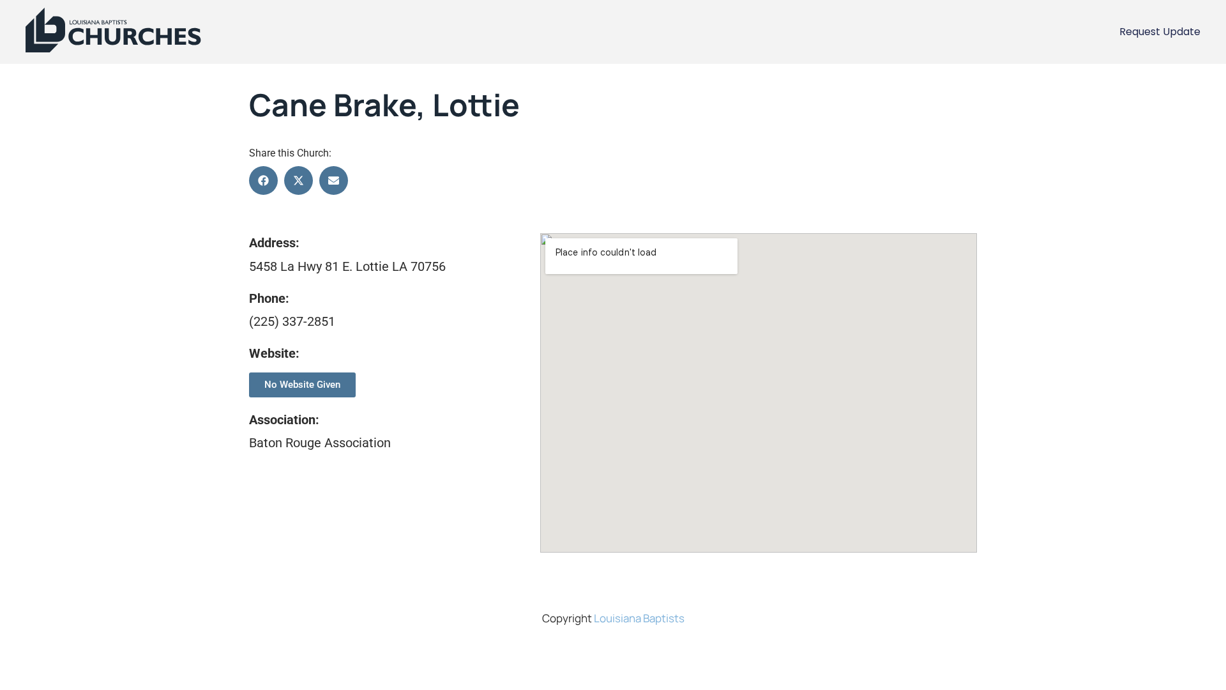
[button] (263, 180)
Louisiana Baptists (639, 618)
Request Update (1159, 31)
